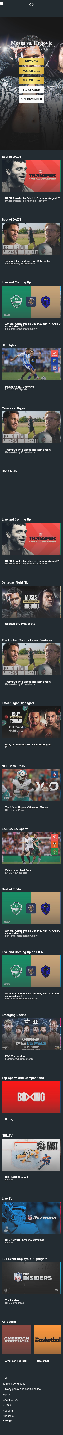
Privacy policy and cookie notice (22, 1389)
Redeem (8, 1410)
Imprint (7, 1394)
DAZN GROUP (11, 1400)
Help (5, 1378)
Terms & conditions (14, 1383)
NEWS (7, 1405)
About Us (8, 1416)
